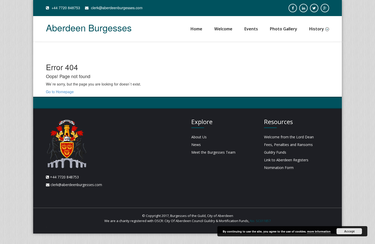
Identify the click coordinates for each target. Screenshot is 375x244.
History (316, 29)
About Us (199, 137)
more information (319, 231)
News (196, 144)
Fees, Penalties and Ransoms (288, 144)
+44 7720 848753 (66, 7)
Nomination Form (279, 167)
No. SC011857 (260, 220)
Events (251, 29)
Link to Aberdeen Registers (286, 159)
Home (196, 29)
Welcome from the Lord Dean (289, 137)
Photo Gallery (283, 29)
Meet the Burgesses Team (213, 152)
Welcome (223, 29)
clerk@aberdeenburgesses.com (117, 7)
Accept (349, 231)
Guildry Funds (275, 152)
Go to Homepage (60, 91)
